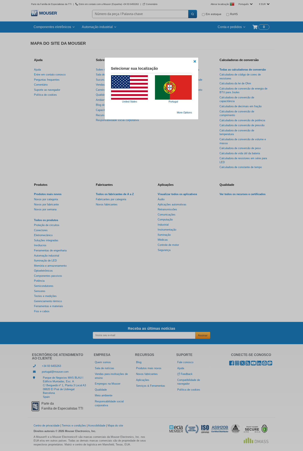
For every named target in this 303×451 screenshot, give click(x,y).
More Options (184, 112)
